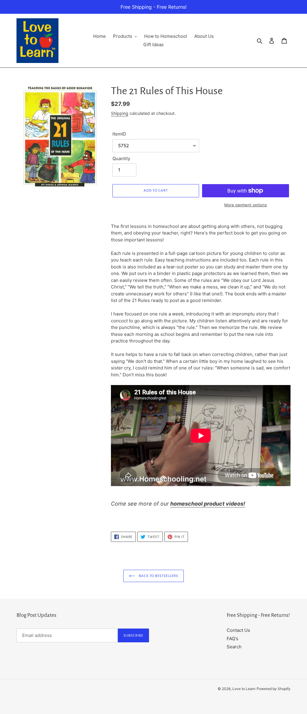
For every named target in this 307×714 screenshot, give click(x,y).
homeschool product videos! (207, 503)
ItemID (119, 134)
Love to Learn (243, 688)
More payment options (245, 204)
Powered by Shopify (274, 688)
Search (234, 647)
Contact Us (238, 630)
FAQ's (232, 638)
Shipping (119, 113)
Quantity (121, 158)
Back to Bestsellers (158, 576)
